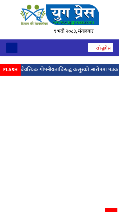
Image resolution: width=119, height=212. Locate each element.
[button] (100, 48)
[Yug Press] (59, 14)
